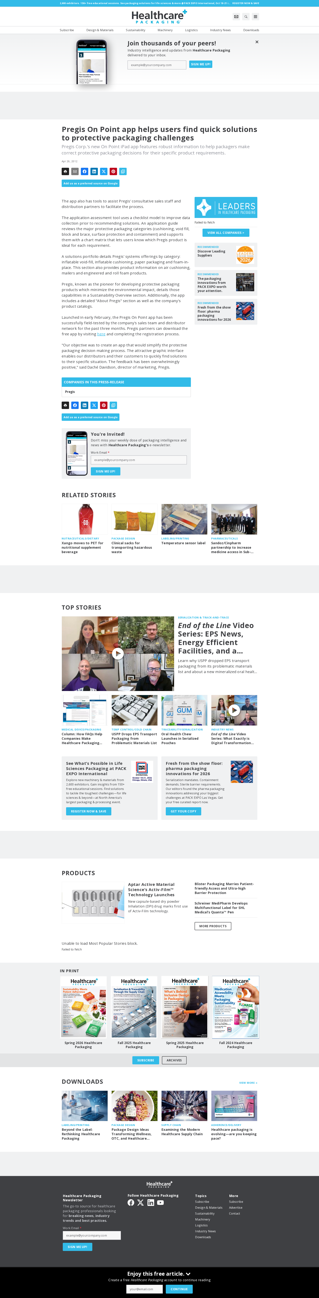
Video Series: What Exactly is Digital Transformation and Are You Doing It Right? (231, 738)
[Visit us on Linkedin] (151, 1202)
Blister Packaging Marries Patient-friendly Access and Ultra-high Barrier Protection (224, 888)
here (101, 333)
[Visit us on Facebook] (131, 1202)
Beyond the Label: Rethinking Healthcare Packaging (81, 1134)
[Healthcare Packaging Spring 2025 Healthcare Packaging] (184, 1007)
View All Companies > (225, 233)
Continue (179, 1289)
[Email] (75, 171)
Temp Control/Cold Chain (132, 729)
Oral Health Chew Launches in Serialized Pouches (180, 738)
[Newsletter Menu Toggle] (236, 16)
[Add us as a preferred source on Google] (123, 171)
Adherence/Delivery (226, 1125)
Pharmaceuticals (224, 538)
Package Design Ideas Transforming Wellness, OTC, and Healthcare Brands (132, 1134)
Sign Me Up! (201, 64)
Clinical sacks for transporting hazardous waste (132, 547)
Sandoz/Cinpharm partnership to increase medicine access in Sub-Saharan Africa (231, 547)
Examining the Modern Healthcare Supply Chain (182, 1131)
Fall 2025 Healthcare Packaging (134, 1045)
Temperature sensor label (183, 543)
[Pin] (113, 171)
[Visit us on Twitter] (141, 1202)
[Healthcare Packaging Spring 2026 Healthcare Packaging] (83, 1007)
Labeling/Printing (175, 538)
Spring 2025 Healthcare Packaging (185, 1045)
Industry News (222, 729)
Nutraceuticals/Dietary (80, 538)
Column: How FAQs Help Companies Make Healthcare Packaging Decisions (82, 738)
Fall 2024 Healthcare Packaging (235, 1045)
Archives (174, 1060)
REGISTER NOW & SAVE (88, 811)
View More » (248, 1082)
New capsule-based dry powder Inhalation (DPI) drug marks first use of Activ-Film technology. (158, 906)
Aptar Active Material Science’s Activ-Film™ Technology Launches (151, 889)
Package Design (123, 538)
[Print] (65, 171)
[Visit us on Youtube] (160, 1202)
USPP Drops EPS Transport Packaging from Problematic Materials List (134, 738)
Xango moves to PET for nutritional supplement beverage (83, 547)
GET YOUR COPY (183, 811)
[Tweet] (103, 171)
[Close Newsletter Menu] (257, 41)
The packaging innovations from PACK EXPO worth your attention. (212, 285)
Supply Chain (171, 1125)
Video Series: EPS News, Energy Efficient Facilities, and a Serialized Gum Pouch (216, 638)
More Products (213, 926)
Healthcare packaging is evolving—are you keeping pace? (234, 1134)
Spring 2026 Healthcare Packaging (83, 1045)
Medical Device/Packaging (81, 729)
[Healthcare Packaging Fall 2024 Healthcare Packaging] (235, 1007)
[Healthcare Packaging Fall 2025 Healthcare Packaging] (134, 1007)
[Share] (84, 171)
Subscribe (145, 1060)
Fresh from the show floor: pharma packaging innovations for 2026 (214, 313)
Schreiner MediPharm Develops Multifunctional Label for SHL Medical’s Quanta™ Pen (221, 907)
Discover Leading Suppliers (211, 253)
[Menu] (255, 16)
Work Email (100, 452)
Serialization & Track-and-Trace (203, 617)
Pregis (70, 392)
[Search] (246, 16)
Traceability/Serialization (182, 729)
